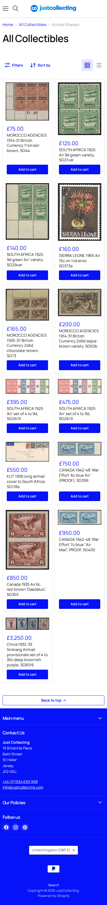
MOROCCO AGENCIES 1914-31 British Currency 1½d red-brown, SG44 (26, 142)
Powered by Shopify (54, 895)
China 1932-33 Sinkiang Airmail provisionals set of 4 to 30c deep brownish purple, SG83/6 (27, 655)
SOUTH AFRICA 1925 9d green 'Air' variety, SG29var (25, 259)
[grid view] (87, 65)
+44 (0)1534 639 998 (20, 781)
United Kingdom (51, 850)
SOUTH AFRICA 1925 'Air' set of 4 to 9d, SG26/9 (25, 413)
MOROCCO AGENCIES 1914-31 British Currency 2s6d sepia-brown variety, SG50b (79, 338)
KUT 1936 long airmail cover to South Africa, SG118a (26, 481)
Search (53, 885)
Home (8, 24)
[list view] (98, 65)
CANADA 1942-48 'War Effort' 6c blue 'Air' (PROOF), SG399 (79, 475)
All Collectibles (32, 24)
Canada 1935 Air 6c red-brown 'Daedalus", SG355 (26, 589)
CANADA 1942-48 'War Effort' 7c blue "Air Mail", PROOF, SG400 (79, 544)
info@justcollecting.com (23, 787)
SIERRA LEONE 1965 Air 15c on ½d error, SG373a (79, 260)
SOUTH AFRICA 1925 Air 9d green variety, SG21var (77, 155)
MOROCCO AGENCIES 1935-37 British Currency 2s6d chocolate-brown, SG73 (26, 345)
